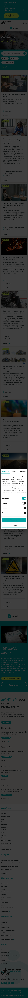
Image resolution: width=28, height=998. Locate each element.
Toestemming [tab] (5, 471)
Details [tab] (14, 471)
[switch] (24, 503)
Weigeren (14, 525)
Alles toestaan (14, 520)
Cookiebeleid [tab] (22, 471)
